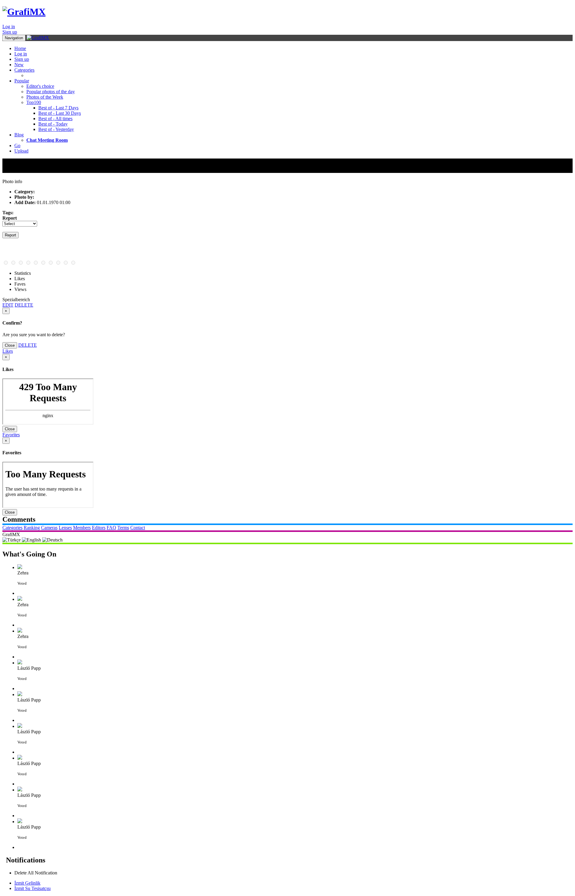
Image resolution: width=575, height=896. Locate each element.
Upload (21, 150)
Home (20, 48)
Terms (123, 527)
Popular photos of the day (50, 91)
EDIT (7, 304)
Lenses (65, 527)
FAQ (111, 527)
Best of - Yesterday (56, 129)
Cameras (49, 527)
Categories (24, 70)
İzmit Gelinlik (27, 883)
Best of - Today (53, 123)
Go (17, 145)
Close (10, 345)
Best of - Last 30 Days (59, 113)
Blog (19, 134)
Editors (98, 527)
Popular (21, 80)
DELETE (24, 304)
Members (82, 527)
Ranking (32, 527)
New (19, 64)
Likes (7, 351)
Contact (137, 527)
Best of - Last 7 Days (58, 107)
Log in (8, 26)
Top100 (33, 102)
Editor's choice (40, 86)
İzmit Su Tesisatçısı (32, 888)
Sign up (9, 31)
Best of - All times (55, 118)
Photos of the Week (44, 96)
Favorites (11, 434)
